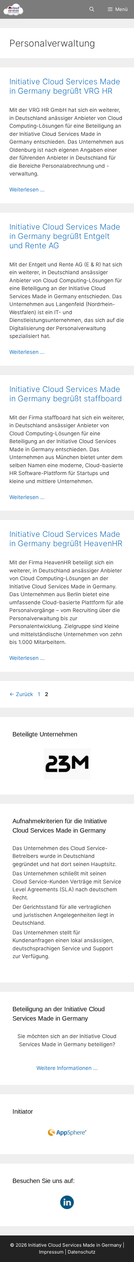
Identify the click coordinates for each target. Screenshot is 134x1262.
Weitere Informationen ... (67, 1068)
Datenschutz (81, 1252)
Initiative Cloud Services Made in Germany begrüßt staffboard (65, 393)
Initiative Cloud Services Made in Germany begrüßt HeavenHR (65, 538)
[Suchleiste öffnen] (91, 9)
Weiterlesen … (27, 189)
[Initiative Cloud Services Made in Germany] (13, 9)
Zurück (21, 694)
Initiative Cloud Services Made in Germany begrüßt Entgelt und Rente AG (64, 236)
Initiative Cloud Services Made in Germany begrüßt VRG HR (64, 86)
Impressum (51, 1252)
